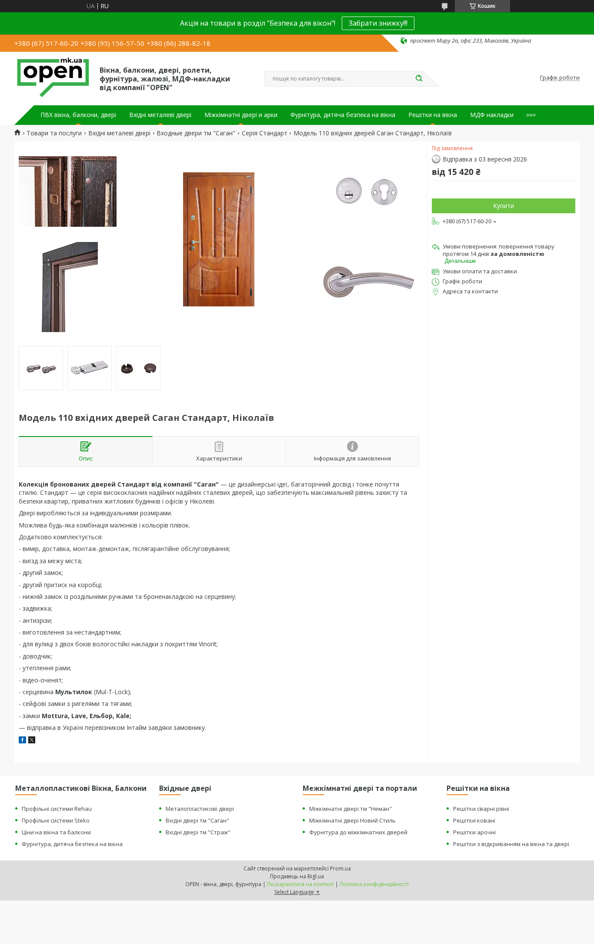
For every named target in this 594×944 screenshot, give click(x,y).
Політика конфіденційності (374, 884)
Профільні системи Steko (56, 820)
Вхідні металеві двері (160, 115)
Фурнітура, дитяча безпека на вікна (342, 115)
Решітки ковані (474, 820)
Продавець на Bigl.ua (297, 876)
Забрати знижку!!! (378, 23)
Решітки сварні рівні (481, 809)
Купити (503, 206)
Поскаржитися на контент (300, 884)
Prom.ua (340, 868)
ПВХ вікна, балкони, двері (78, 115)
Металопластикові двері (200, 809)
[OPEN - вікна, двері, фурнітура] (53, 78)
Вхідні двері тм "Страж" (198, 832)
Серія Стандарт (264, 133)
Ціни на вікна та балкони (56, 832)
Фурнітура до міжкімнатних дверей (358, 832)
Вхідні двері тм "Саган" (197, 820)
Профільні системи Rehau (57, 809)
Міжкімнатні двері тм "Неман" (350, 809)
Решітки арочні (474, 832)
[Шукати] (418, 79)
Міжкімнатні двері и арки (240, 115)
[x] (31, 741)
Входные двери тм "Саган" (196, 133)
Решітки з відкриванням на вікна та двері (511, 844)
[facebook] (22, 741)
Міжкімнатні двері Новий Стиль (352, 820)
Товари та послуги (54, 133)
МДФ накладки (492, 115)
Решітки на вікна (432, 115)
